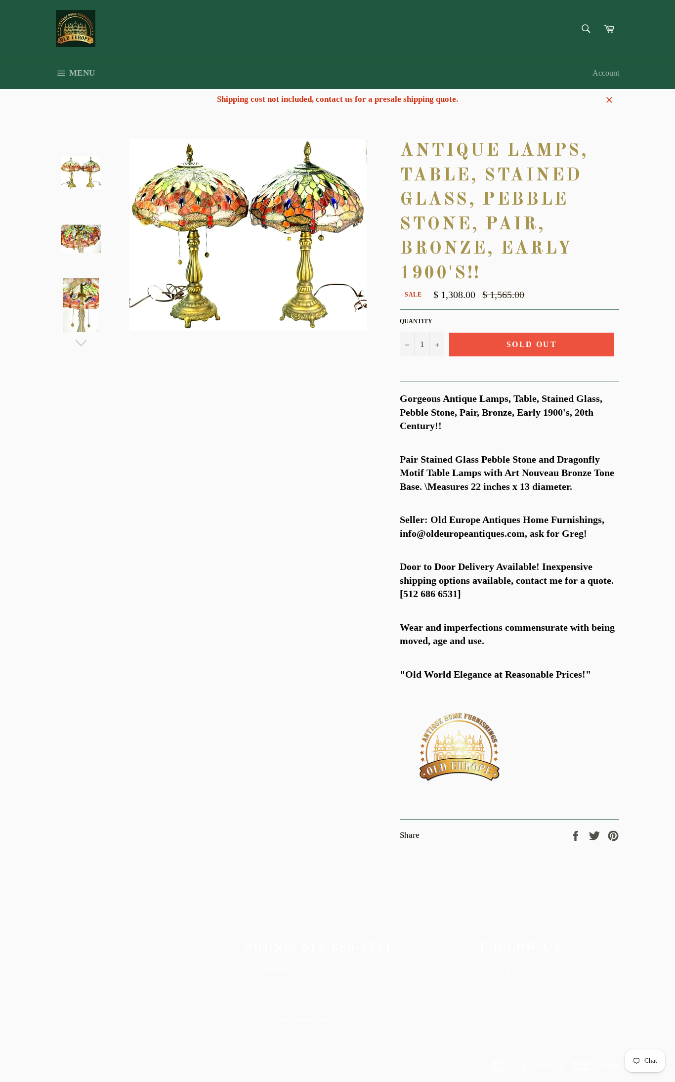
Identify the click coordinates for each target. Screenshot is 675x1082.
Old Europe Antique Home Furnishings (136, 1067)
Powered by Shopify (223, 1067)
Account (605, 73)
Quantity (416, 321)
